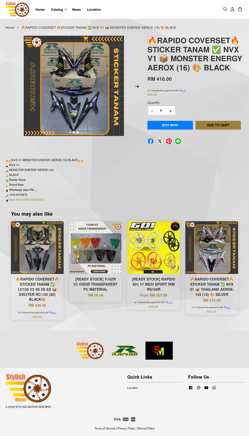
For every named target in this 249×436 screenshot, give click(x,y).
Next (137, 86)
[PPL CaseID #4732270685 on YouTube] (206, 389)
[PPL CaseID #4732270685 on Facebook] (190, 389)
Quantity (153, 102)
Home (40, 9)
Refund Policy (146, 428)
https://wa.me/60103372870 (26, 199)
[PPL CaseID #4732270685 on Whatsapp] (214, 389)
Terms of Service (104, 428)
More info (152, 94)
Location (94, 9)
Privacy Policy (126, 428)
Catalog (57, 9)
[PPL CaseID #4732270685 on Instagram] (198, 389)
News (76, 9)
